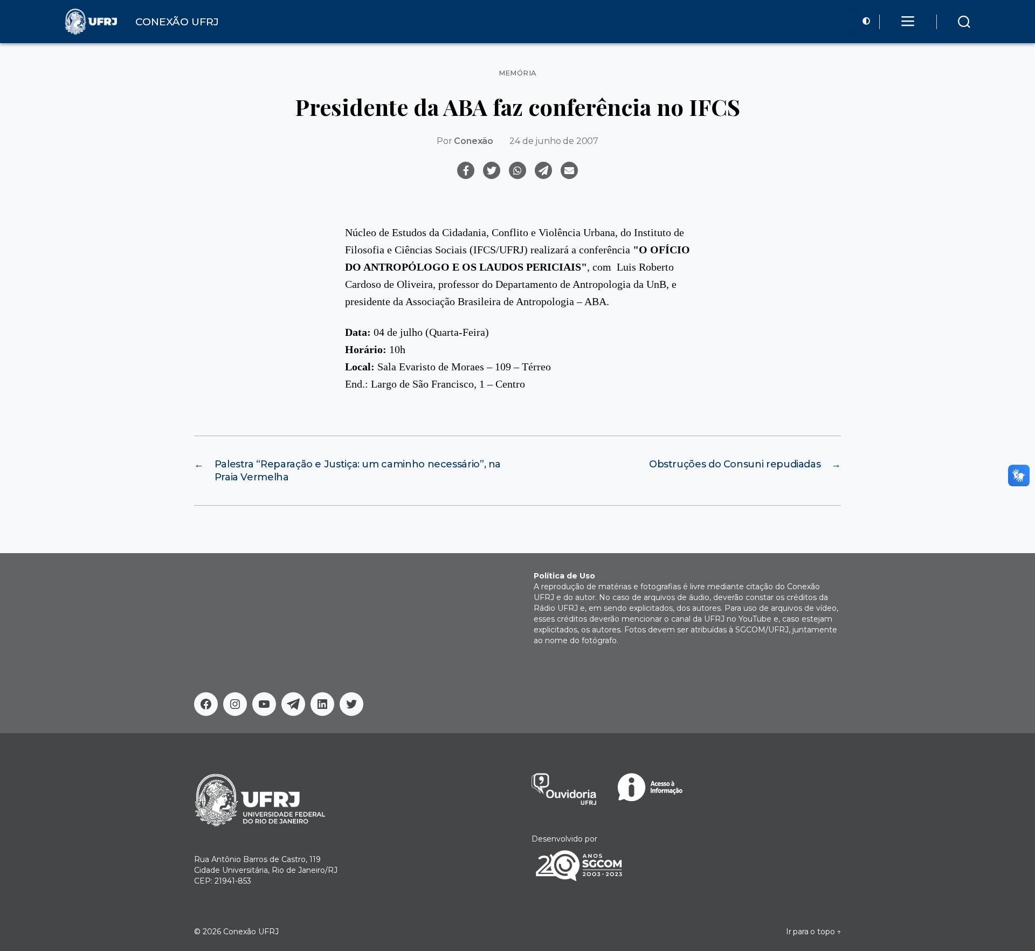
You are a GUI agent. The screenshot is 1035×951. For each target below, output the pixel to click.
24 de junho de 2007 (553, 141)
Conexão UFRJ (251, 931)
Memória (518, 73)
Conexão (473, 141)
